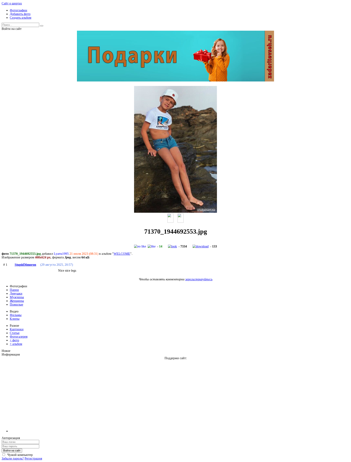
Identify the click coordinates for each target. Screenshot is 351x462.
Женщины (17, 301)
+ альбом (16, 344)
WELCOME (122, 253)
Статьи (15, 333)
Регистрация (33, 458)
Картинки (17, 329)
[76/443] (170, 221)
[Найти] (41, 25)
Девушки (16, 293)
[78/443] (181, 221)
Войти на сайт (12, 450)
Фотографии (18, 10)
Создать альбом (20, 17)
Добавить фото (20, 14)
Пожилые (16, 304)
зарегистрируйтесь (198, 279)
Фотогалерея (18, 336)
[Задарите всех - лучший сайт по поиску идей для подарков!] (175, 80)
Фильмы (16, 315)
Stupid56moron (25, 264)
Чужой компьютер (19, 455)
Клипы (15, 318)
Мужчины (17, 297)
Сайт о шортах (12, 3)
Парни (14, 290)
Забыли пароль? (13, 458)
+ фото (14, 340)
